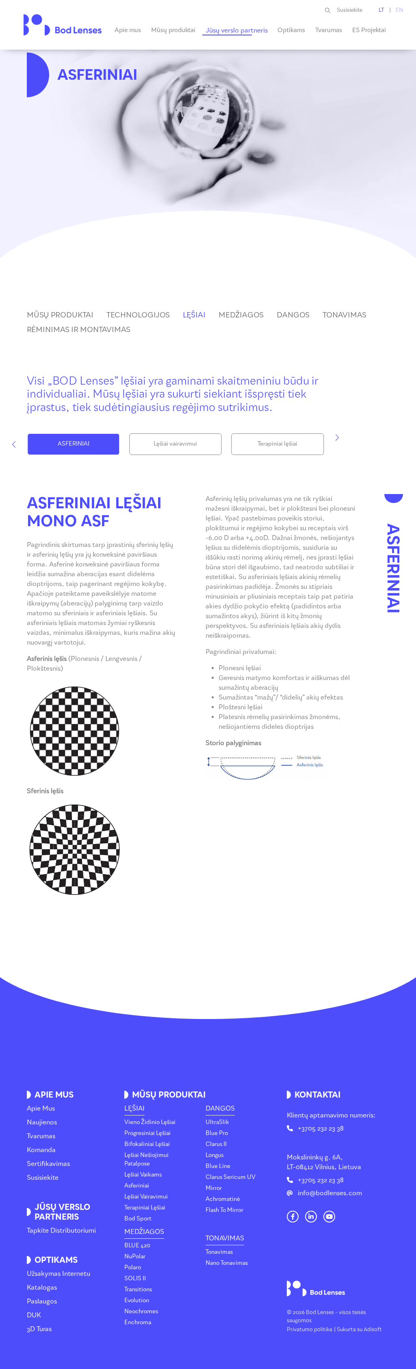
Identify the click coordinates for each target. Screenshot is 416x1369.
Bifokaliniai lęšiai (147, 1144)
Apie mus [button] (128, 30)
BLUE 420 (137, 1245)
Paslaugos (42, 1301)
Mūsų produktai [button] (173, 30)
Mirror (214, 1188)
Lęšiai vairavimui (175, 443)
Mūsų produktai (60, 315)
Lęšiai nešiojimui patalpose (146, 1159)
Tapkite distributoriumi (61, 1230)
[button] (14, 444)
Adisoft (373, 1329)
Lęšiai (194, 315)
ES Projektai (369, 30)
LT (381, 10)
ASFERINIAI (73, 443)
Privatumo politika (309, 1329)
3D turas (39, 1329)
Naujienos (42, 1122)
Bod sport (138, 1218)
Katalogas (42, 1287)
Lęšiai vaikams (143, 1174)
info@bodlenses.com (330, 1193)
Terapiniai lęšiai (277, 443)
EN (399, 10)
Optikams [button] (291, 30)
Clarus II (216, 1144)
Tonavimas (344, 315)
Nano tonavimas (227, 1263)
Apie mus (41, 1108)
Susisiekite (349, 10)
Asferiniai (136, 1185)
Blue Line (218, 1166)
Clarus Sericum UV (231, 1177)
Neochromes (141, 1311)
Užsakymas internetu (58, 1273)
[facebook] (293, 1217)
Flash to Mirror (224, 1210)
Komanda (41, 1150)
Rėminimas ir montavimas (78, 329)
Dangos (293, 315)
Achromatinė (223, 1199)
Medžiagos (241, 315)
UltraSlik (217, 1122)
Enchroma (137, 1322)
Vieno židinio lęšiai (150, 1122)
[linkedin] (311, 1217)
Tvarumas (328, 30)
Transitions (138, 1289)
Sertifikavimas (48, 1164)
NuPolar (134, 1256)
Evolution (136, 1300)
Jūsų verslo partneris (237, 30)
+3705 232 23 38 (321, 1128)
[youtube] (329, 1217)
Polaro (132, 1267)
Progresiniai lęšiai (147, 1133)
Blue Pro (217, 1133)
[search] (331, 10)
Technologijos (138, 315)
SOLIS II (135, 1278)
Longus (214, 1155)
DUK (34, 1315)
